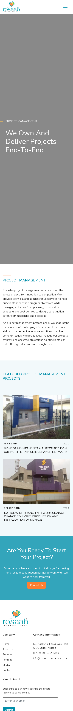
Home (6, 644)
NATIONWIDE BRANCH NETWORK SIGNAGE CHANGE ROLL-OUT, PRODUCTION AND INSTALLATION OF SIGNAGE (34, 516)
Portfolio (7, 659)
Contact (7, 670)
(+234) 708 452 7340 (46, 653)
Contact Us (36, 585)
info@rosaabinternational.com (50, 658)
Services (7, 654)
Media (6, 665)
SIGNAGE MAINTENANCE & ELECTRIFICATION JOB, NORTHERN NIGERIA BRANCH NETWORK (35, 450)
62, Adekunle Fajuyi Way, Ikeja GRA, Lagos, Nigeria (50, 646)
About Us (8, 649)
